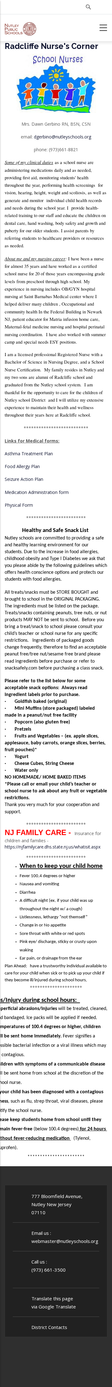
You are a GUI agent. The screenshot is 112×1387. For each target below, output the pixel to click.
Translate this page (52, 1298)
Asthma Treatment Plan (29, 454)
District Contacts (49, 1327)
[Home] (21, 26)
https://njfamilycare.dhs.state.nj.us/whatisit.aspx (52, 847)
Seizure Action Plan (24, 479)
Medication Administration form (37, 492)
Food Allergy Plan (22, 466)
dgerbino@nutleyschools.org (62, 137)
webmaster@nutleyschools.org (64, 1241)
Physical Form (19, 505)
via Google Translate (53, 1306)
